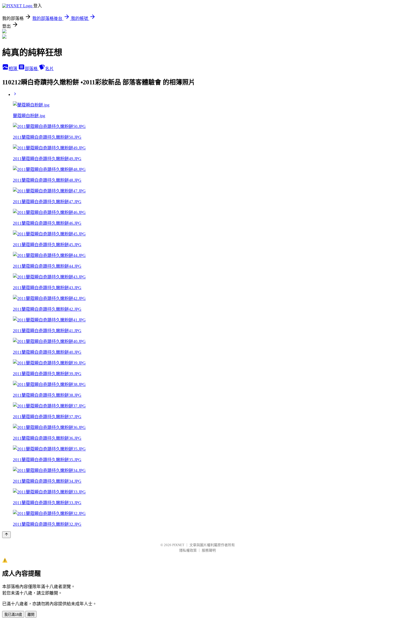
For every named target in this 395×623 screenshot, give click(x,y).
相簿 (13, 68)
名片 (49, 68)
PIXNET (178, 545)
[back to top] (6, 534)
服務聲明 (209, 550)
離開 (30, 615)
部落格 (32, 68)
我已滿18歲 (13, 615)
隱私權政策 (188, 550)
